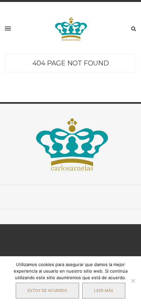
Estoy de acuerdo (47, 290)
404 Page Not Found (70, 63)
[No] (133, 281)
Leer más (103, 290)
